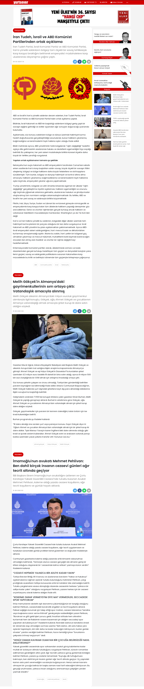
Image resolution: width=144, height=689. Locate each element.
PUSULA (66, 2)
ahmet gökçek (39, 444)
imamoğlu (40, 679)
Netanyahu (65, 265)
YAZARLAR (77, 2)
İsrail (56, 265)
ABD (35, 265)
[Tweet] (75, 62)
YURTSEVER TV (91, 2)
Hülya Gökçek (52, 444)
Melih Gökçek (64, 444)
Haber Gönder (117, 2)
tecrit (64, 679)
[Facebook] (79, 62)
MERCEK (104, 2)
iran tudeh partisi (46, 265)
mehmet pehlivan (53, 679)
